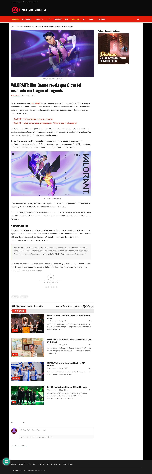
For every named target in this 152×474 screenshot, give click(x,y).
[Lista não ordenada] (36, 437)
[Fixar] (30, 437)
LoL (66, 19)
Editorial (102, 19)
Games (38, 19)
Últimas (15, 19)
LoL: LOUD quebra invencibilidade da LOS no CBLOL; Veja (67, 387)
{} (49, 437)
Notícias (19, 26)
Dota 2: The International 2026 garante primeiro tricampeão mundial (68, 316)
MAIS (91, 19)
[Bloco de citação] (39, 437)
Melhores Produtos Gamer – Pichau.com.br (24, 2)
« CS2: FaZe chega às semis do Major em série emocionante (27, 307)
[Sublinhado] (27, 437)
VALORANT (75, 19)
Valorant (24, 297)
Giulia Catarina (15, 96)
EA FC (49, 19)
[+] (52, 437)
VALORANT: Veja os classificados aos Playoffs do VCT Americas (66, 364)
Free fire (58, 19)
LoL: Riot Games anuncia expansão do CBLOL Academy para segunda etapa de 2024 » (75, 307)
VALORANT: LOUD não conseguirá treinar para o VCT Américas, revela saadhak (45, 123)
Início (12, 26)
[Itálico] (24, 437)
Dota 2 (15, 330)
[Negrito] (21, 437)
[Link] (46, 437)
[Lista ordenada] (33, 437)
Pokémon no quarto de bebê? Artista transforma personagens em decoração (69, 340)
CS (84, 19)
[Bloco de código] (43, 437)
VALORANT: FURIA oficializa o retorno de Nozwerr (33, 119)
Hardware (26, 19)
